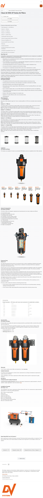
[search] (41, 2)
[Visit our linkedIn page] (9, 464)
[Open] (41, 6)
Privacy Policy (4, 474)
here (21, 382)
